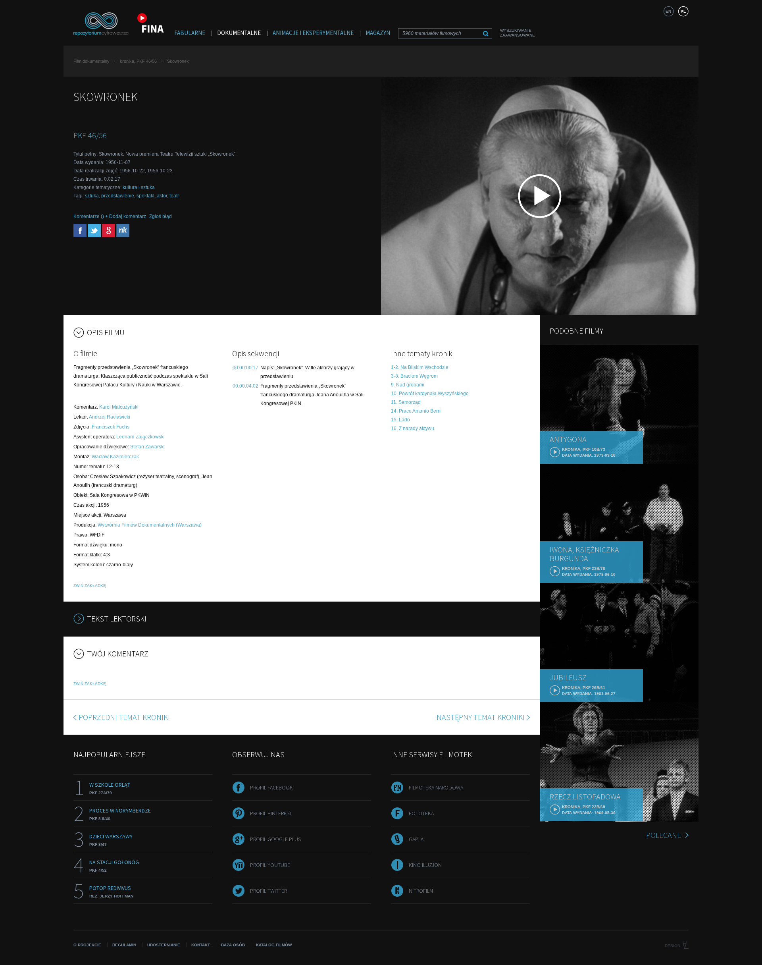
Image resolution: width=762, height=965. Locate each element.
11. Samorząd (406, 402)
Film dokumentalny (91, 61)
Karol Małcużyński (119, 407)
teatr (174, 196)
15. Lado (400, 420)
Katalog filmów (274, 945)
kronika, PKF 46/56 (138, 61)
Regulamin (124, 945)
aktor (162, 196)
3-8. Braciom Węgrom (414, 376)
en (668, 11)
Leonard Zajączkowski (140, 437)
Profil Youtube (270, 864)
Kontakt (200, 945)
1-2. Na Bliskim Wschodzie (419, 367)
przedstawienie (117, 196)
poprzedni (124, 717)
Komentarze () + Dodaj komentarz (109, 216)
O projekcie (87, 945)
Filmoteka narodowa (436, 787)
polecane (663, 835)
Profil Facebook (271, 787)
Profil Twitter (268, 890)
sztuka (92, 196)
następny (481, 717)
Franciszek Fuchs (110, 427)
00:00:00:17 (245, 368)
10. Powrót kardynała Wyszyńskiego (430, 393)
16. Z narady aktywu (412, 428)
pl (683, 11)
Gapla (416, 839)
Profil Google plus (275, 839)
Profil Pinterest (271, 813)
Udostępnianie (163, 945)
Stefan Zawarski (147, 447)
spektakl (145, 196)
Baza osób (233, 945)
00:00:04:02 (245, 386)
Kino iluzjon (425, 864)
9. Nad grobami (407, 385)
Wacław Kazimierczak (115, 456)
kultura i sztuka (139, 187)
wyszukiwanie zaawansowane (517, 32)
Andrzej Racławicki (109, 417)
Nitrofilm (421, 890)
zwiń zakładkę (89, 585)
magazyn (378, 33)
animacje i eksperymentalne (313, 33)
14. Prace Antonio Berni (416, 411)
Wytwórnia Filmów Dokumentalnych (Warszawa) (150, 525)
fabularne (189, 33)
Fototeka (421, 813)
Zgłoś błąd (160, 216)
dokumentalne (239, 33)
